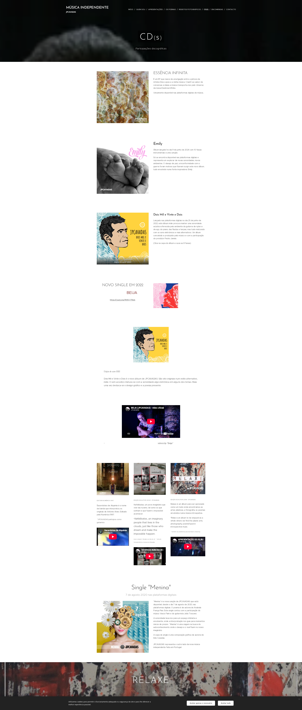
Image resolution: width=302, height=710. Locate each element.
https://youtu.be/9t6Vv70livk (122, 300)
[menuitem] (131, 9)
